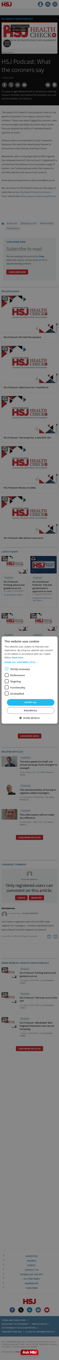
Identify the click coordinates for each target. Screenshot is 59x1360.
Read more (17, 657)
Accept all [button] (31, 702)
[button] (29, 662)
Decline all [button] (30, 710)
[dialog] (29, 680)
